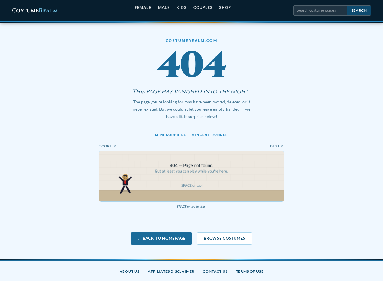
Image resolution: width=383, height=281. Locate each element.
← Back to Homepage (161, 238)
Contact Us (215, 271)
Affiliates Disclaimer (171, 271)
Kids (181, 7)
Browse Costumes (224, 238)
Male (164, 7)
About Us (129, 271)
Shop (225, 7)
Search (359, 10)
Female (143, 7)
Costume (35, 10)
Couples (202, 7)
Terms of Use (250, 271)
